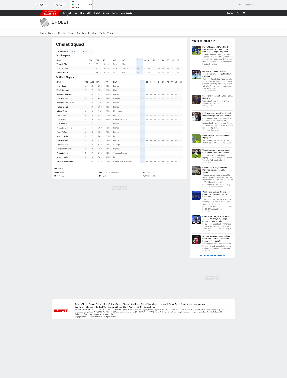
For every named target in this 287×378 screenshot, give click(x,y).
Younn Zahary (62, 153)
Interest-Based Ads (169, 304)
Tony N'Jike (61, 115)
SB (145, 60)
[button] (238, 13)
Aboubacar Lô (62, 144)
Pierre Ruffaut (62, 132)
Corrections (149, 307)
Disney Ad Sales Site (117, 307)
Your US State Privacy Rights (116, 304)
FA (168, 60)
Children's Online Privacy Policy (145, 304)
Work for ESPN (135, 307)
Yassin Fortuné (63, 90)
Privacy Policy (95, 304)
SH (159, 82)
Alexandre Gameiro (64, 149)
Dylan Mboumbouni (65, 161)
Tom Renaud (62, 124)
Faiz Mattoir (62, 119)
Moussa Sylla (62, 136)
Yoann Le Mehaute (64, 128)
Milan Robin (61, 86)
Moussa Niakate (63, 157)
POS (90, 60)
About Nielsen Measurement (193, 304)
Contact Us (101, 307)
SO (163, 82)
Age (97, 60)
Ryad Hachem (62, 140)
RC (178, 60)
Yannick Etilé (62, 64)
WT (114, 60)
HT (104, 60)
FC (163, 60)
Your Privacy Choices (84, 307)
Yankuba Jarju (62, 98)
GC (154, 60)
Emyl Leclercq (62, 68)
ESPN (50, 13)
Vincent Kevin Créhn (65, 103)
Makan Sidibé (62, 107)
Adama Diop (62, 111)
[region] (119, 66)
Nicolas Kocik (62, 72)
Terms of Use (81, 304)
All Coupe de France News (212, 256)
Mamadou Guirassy (65, 94)
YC (173, 60)
